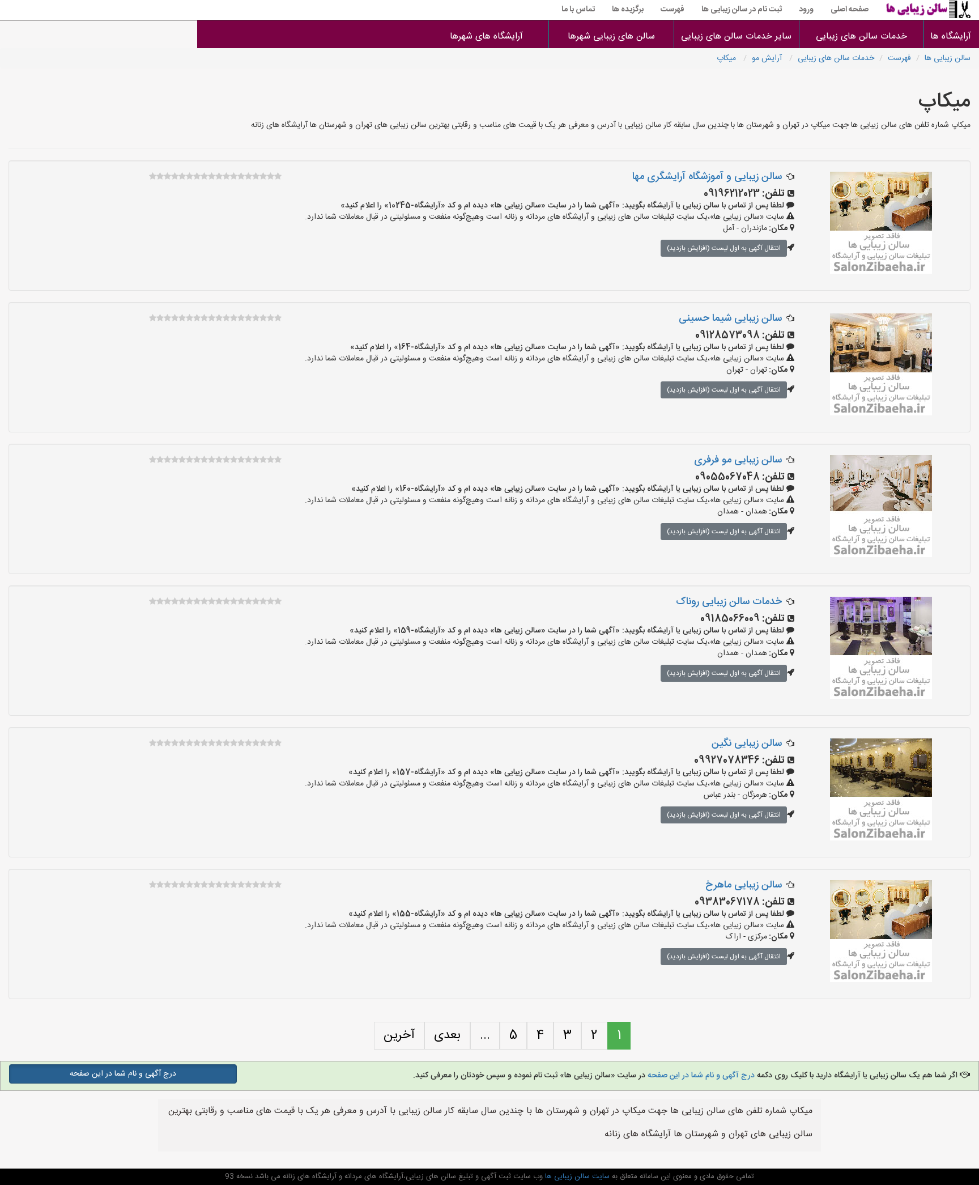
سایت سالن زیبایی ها (576, 1176)
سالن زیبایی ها (948, 58)
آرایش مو (768, 58)
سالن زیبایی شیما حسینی (730, 318)
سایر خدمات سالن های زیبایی (736, 36)
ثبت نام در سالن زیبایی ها (741, 9)
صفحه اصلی (850, 9)
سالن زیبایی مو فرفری (738, 460)
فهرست (672, 9)
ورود (806, 9)
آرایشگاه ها (951, 36)
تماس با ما (578, 9)
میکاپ (727, 58)
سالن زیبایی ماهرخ (743, 885)
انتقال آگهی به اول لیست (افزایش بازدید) (724, 248)
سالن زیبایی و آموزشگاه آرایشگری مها (707, 176)
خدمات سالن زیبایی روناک (729, 601)
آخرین (399, 1035)
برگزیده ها (628, 9)
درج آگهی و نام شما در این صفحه (701, 1075)
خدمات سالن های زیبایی (861, 36)
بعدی (447, 1035)
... (485, 1035)
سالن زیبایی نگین (747, 743)
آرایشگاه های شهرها (486, 36)
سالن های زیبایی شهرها (611, 36)
